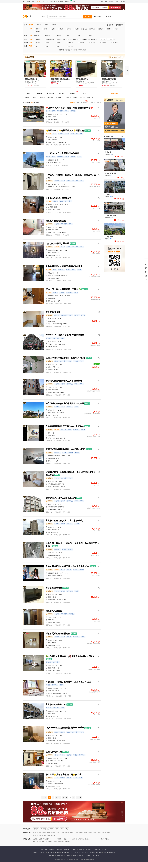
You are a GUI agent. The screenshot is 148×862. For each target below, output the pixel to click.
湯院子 (102, 839)
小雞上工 (81, 855)
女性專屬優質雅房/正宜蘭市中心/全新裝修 (65, 426)
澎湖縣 (48, 835)
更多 (122, 136)
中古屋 (34, 1)
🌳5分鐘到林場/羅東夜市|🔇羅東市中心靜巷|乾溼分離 (70, 656)
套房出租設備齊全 (82, 79)
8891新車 (51, 855)
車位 (62, 829)
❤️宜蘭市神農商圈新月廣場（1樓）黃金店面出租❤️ (69, 107)
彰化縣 (81, 832)
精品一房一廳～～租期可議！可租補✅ (63, 289)
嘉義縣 (108, 832)
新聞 (74, 1)
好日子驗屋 (96, 855)
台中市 (44, 832)
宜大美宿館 (81, 839)
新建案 (28, 1)
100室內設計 (84, 852)
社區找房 (60, 1)
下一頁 (79, 797)
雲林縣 (104, 832)
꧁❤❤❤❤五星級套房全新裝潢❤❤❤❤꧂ (65, 727)
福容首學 (44, 841)
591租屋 (35, 852)
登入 (102, 1)
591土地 (50, 852)
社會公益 (74, 849)
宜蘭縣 (90, 832)
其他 (67, 829)
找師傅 (88, 855)
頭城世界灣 (46, 839)
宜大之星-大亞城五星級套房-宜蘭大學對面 (65, 335)
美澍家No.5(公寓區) (53, 186)
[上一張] (24, 7)
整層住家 (36, 829)
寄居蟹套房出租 (53, 312)
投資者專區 (44, 849)
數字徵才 (104, 849)
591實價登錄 (65, 852)
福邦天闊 (67, 841)
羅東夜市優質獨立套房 (56, 220)
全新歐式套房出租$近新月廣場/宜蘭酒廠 (64, 380)
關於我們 (52, 849)
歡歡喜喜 (74, 839)
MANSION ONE (95, 839)
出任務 (75, 855)
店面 (47, 1)
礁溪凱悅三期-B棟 (52, 841)
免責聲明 (81, 849)
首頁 (24, 1)
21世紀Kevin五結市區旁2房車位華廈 (62, 153)
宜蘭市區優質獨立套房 (109, 79)
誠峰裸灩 (38, 841)
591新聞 (57, 852)
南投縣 (34, 835)
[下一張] (124, 7)
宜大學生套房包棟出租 (56, 704)
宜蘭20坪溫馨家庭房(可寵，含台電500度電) (65, 449)
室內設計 (67, 1)
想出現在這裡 (119, 100)
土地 (42, 1)
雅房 (57, 829)
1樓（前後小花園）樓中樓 (57, 243)
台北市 (34, 832)
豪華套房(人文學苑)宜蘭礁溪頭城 (61, 497)
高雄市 (53, 832)
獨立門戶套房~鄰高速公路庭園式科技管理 (65, 403)
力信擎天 (35, 839)
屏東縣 (99, 832)
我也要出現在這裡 (116, 57)
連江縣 (53, 835)
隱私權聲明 (97, 849)
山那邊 (40, 839)
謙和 (34, 841)
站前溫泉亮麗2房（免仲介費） (59, 198)
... (70, 797)
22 (73, 797)
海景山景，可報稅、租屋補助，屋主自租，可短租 (68, 681)
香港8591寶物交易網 (109, 852)
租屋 (38, 1)
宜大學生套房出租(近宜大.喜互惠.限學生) (64, 520)
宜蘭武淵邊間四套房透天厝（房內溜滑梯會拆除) (61, 79)
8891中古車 (60, 855)
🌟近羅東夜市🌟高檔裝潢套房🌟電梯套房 (65, 130)
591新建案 (42, 852)
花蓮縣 (94, 832)
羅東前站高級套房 (54, 610)
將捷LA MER (67, 839)
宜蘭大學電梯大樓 (31, 79)
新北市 (39, 832)
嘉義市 (85, 832)
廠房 (55, 1)
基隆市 (76, 832)
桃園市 (48, 832)
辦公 (51, 1)
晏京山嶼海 (61, 841)
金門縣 (44, 835)
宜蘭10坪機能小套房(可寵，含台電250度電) (65, 358)
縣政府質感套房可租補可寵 (58, 633)
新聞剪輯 (66, 849)
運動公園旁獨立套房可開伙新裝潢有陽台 (64, 266)
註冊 (106, 1)
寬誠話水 (87, 839)
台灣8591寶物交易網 (95, 852)
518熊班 (68, 855)
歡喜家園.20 (60, 839)
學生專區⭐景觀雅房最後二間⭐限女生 (64, 774)
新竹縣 (67, 832)
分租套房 (50, 829)
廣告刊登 (59, 849)
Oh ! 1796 (53, 839)
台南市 (57, 832)
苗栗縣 (71, 832)
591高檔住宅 (75, 852)
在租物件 (109, 154)
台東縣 (39, 835)
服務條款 (88, 849)
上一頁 (44, 797)
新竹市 (62, 832)
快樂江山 (107, 839)
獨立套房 (43, 829)
